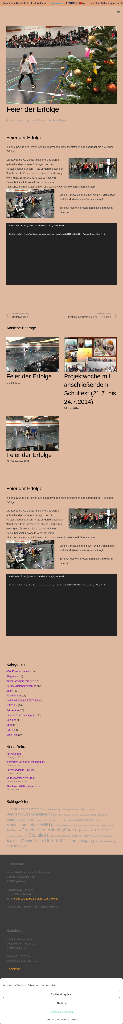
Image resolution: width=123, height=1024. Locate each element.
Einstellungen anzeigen (61, 1012)
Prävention (12, 710)
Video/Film (11, 846)
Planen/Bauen (89, 825)
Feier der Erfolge (29, 376)
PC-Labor (79, 825)
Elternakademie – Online (20, 770)
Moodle (72, 825)
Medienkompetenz (23, 824)
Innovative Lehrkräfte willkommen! (25, 761)
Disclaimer (13, 969)
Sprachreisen (81, 835)
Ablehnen (61, 1003)
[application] (61, 254)
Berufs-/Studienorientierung (29, 814)
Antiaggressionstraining (51, 810)
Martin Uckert (37, 120)
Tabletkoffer (107, 836)
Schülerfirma (23, 836)
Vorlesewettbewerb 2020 (20, 778)
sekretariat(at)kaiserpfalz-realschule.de (36, 898)
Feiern (12, 819)
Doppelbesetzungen (82, 815)
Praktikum (101, 825)
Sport (9, 725)
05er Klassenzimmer (18, 671)
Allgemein (12, 676)
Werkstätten (22, 846)
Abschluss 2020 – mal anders (23, 786)
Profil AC (110, 825)
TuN (41, 841)
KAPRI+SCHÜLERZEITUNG (23, 700)
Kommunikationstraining (66, 820)
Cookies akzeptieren (61, 994)
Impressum (50, 1019)
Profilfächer (13, 830)
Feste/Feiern (60, 120)
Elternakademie (100, 814)
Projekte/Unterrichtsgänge (21, 715)
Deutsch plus (69, 815)
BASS (78, 810)
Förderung (26, 820)
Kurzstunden (13, 753)
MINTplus (11, 705)
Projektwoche (83, 830)
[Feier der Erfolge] (32, 339)
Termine (11, 729)
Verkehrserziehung (105, 841)
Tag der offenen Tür (22, 841)
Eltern (9, 690)
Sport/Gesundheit (64, 836)
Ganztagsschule (39, 820)
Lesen (97, 820)
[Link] (57, 3)
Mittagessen (64, 825)
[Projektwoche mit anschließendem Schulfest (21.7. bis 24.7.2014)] (90, 339)
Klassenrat (52, 820)
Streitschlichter (96, 836)
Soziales (11, 720)
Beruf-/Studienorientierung (21, 686)
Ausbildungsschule (67, 810)
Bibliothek (58, 815)
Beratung (87, 809)
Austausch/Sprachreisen (20, 681)
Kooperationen (84, 820)
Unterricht (11, 734)
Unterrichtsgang (80, 840)
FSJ (20, 820)
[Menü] (119, 13)
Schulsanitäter (11, 836)
